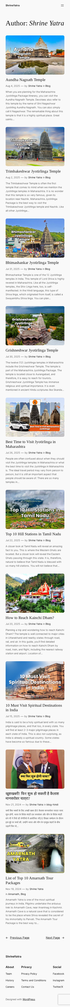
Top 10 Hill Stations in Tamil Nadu (33, 534)
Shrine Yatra (35, 85)
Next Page (55, 937)
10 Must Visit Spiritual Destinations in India (34, 707)
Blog (47, 85)
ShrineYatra (13, 5)
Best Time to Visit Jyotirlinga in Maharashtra (31, 444)
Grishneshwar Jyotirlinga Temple (32, 350)
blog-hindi (52, 804)
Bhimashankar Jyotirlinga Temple (32, 263)
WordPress (29, 999)
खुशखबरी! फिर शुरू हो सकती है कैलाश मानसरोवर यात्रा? (32, 796)
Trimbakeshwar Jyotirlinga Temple (33, 171)
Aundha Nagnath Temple (25, 80)
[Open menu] (62, 5)
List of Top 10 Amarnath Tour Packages (29, 880)
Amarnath (13, 894)
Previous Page (17, 937)
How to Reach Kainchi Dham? (30, 618)
